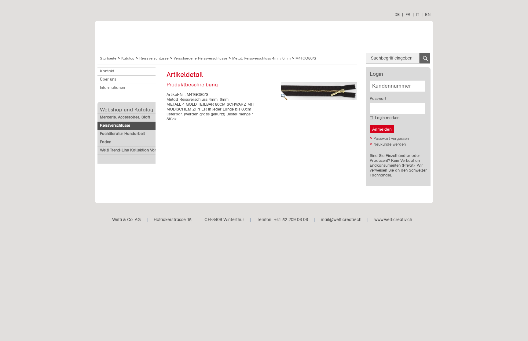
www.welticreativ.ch (393, 219)
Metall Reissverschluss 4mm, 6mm (262, 58)
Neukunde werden (389, 144)
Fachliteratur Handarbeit (122, 133)
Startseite (108, 58)
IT (417, 14)
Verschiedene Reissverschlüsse (201, 58)
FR (407, 14)
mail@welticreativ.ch (341, 219)
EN (428, 14)
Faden (105, 142)
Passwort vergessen (391, 138)
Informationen (112, 87)
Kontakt (107, 71)
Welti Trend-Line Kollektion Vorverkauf (135, 150)
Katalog (128, 58)
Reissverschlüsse (154, 58)
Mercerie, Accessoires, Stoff (125, 117)
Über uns (108, 79)
